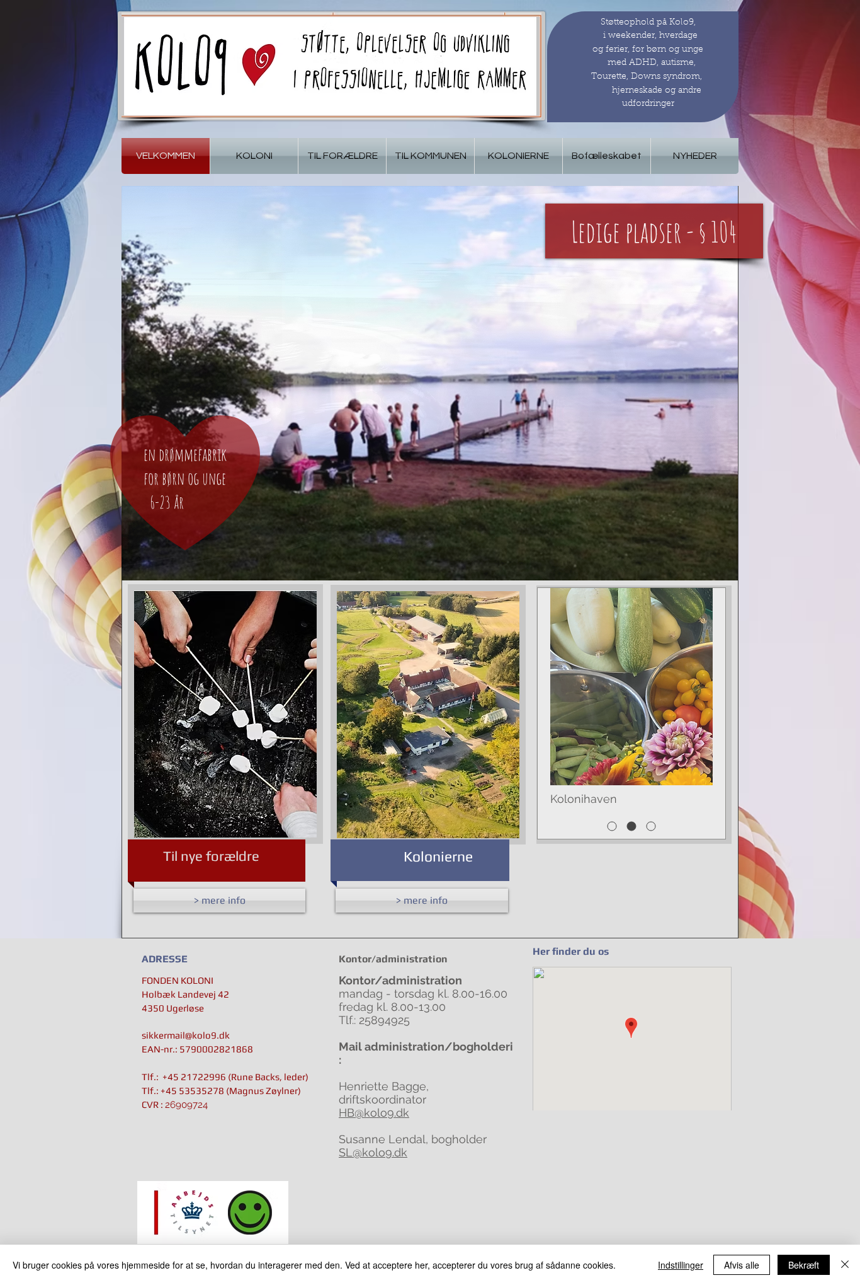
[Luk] (844, 1265)
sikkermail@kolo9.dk (186, 1035)
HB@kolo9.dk (374, 1112)
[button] (430, 383)
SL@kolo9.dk (373, 1152)
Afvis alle (741, 1265)
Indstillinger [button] (680, 1265)
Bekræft (803, 1265)
